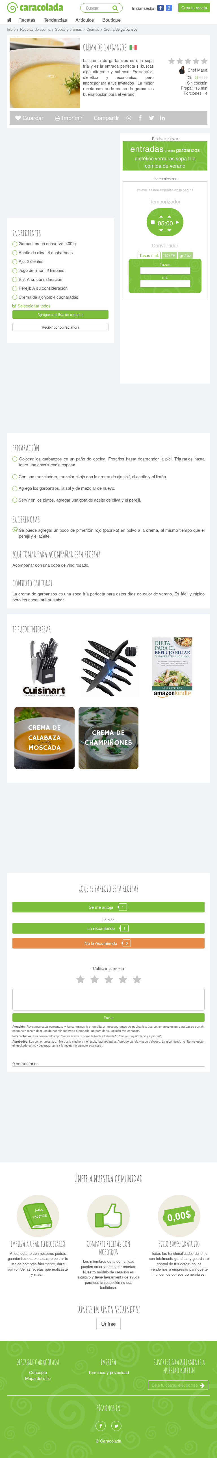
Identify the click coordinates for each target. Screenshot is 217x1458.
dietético (144, 158)
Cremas (93, 29)
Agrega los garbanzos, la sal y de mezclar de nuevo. (67, 488)
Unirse (108, 1323)
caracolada (41, 7)
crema (170, 150)
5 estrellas (80, 979)
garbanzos (188, 149)
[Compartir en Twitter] (151, 118)
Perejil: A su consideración (43, 288)
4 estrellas (94, 979)
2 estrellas (122, 979)
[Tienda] (44, 668)
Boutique (111, 19)
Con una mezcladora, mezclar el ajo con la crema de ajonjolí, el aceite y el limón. (93, 476)
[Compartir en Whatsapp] (128, 118)
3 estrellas (108, 979)
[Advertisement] (165, 340)
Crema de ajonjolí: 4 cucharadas (48, 297)
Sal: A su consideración (40, 279)
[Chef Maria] (183, 72)
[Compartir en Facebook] (140, 118)
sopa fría (186, 158)
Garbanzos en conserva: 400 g (47, 243)
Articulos (84, 19)
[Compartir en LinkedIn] (162, 118)
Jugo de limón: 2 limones (41, 270)
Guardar (32, 118)
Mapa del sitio (38, 1378)
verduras (165, 158)
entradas (147, 148)
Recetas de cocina (36, 29)
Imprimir (71, 118)
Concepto (38, 1372)
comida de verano (165, 165)
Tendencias (55, 19)
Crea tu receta (194, 7)
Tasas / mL (149, 255)
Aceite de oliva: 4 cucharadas (46, 252)
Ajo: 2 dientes (31, 261)
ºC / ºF (169, 255)
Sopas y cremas (69, 29)
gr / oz (185, 255)
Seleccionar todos (33, 306)
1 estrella (137, 979)
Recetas (26, 19)
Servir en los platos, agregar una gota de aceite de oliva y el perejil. (80, 500)
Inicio (12, 29)
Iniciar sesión (143, 8)
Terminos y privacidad (108, 1372)
